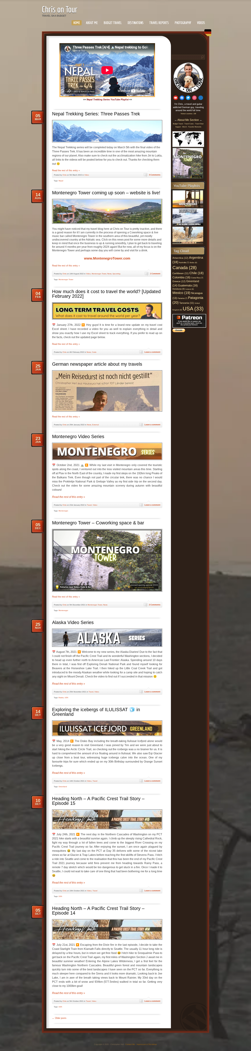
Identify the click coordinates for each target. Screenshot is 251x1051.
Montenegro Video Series (78, 436)
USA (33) (193, 308)
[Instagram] (194, 98)
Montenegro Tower (99, 274)
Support (178, 127)
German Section (207, 34)
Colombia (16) (181, 277)
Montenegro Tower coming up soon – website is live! (106, 192)
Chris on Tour (59, 9)
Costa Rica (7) (197, 278)
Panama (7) (182, 298)
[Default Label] (175, 98)
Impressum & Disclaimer (147, 1044)
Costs (94, 352)
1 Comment (155, 274)
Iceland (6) (189, 289)
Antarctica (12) (180, 257)
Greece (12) (179, 281)
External (95, 425)
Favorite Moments (194, 127)
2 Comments (154, 605)
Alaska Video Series (73, 622)
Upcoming (116, 274)
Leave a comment (152, 352)
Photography (183, 23)
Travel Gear (199, 124)
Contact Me (130, 1044)
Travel (89, 505)
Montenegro (63, 511)
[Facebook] (182, 98)
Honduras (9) (178, 289)
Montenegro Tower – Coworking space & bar (98, 522)
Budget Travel (113, 23)
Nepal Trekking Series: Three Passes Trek (96, 113)
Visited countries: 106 (188, 114)
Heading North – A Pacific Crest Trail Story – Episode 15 (98, 801)
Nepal (61, 181)
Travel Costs (189, 124)
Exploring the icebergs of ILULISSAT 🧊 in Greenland (96, 712)
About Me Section (188, 119)
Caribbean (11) (180, 273)
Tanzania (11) (186, 303)
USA (66, 697)
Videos (201, 23)
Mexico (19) (181, 293)
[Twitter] (188, 98)
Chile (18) (196, 273)
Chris (64, 175)
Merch (184, 127)
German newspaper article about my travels (97, 364)
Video (86, 175)
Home (76, 23)
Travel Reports (159, 23)
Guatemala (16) (188, 285)
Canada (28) (184, 267)
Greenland (63, 787)
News (109, 274)
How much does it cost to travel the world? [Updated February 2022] (106, 294)
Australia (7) (184, 262)
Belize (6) (193, 262)
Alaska (61, 697)
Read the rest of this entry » (66, 170)
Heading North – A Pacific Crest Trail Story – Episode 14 (98, 911)
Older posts (59, 1018)
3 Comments (154, 175)
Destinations (135, 23)
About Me (92, 23)
